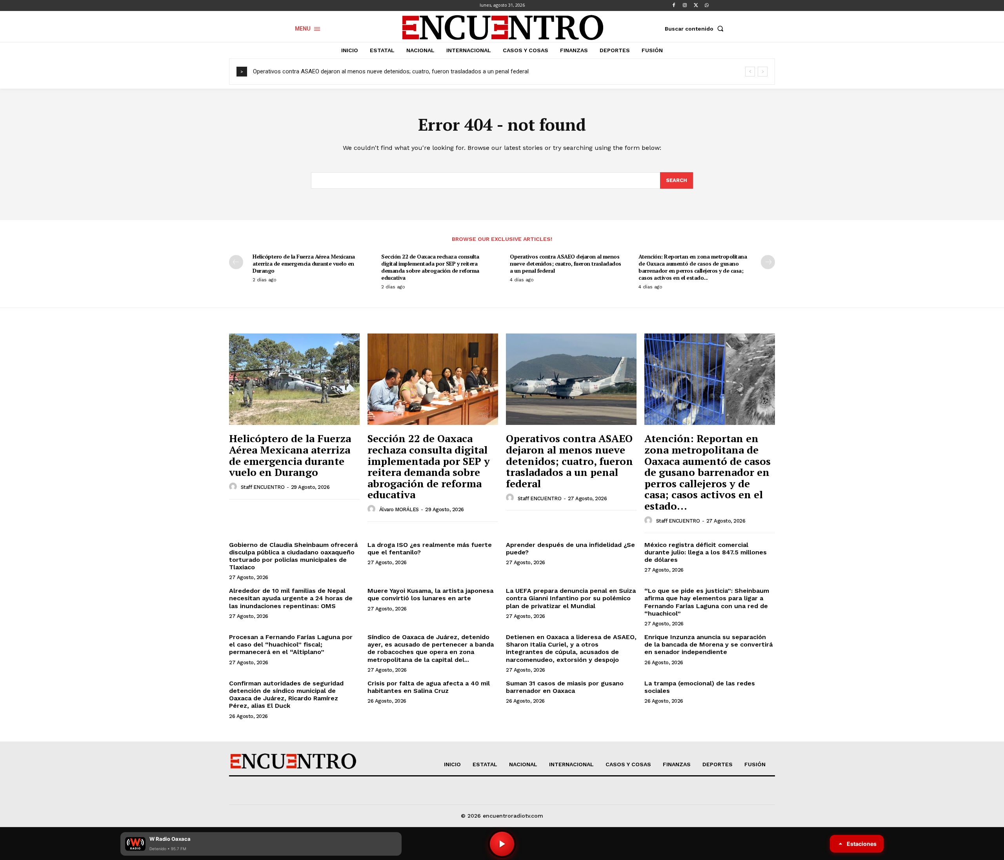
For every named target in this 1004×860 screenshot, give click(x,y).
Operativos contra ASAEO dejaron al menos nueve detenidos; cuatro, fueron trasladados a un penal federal (391, 71)
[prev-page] (236, 262)
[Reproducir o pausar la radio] (502, 844)
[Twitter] (695, 5)
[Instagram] (684, 5)
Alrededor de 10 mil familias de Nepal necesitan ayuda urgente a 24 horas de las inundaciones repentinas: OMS (291, 598)
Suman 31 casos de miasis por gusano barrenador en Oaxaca (565, 687)
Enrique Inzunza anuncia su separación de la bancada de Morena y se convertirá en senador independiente (708, 644)
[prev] (750, 72)
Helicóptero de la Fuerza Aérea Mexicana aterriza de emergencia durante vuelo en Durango (304, 263)
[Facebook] (673, 5)
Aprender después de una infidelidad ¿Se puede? (570, 548)
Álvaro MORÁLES (399, 509)
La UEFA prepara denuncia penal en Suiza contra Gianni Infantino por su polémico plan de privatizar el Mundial (571, 598)
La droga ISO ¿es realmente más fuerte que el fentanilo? (429, 548)
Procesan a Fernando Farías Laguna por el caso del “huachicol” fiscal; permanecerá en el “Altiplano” (291, 644)
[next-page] (768, 262)
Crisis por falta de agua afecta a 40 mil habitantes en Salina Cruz (428, 687)
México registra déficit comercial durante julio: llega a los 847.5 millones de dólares (705, 552)
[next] (763, 72)
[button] (696, 28)
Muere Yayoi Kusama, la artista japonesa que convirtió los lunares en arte (430, 594)
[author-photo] (234, 487)
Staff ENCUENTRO (263, 487)
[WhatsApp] (706, 5)
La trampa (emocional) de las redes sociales (699, 687)
